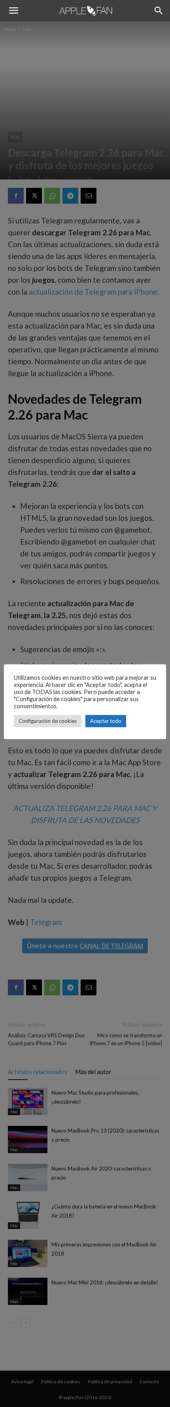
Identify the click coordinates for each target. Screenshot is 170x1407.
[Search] (159, 10)
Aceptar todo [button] (105, 721)
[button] (13, 10)
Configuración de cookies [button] (48, 721)
